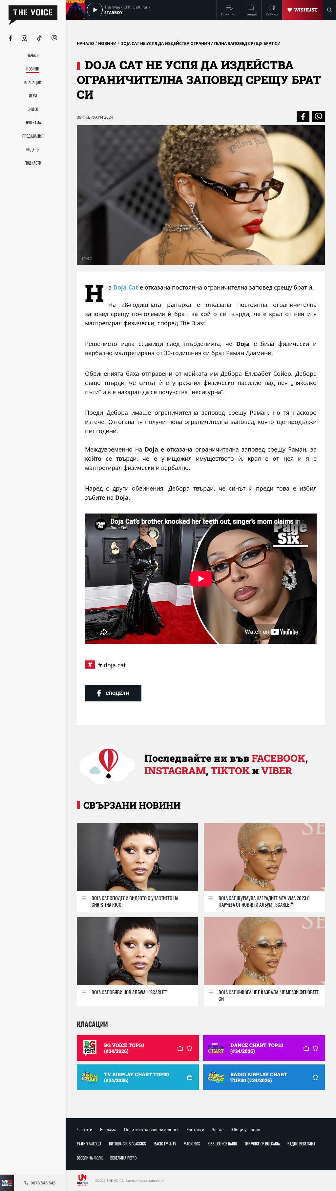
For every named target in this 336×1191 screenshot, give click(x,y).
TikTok (230, 770)
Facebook (278, 758)
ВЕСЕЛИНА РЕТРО (123, 1158)
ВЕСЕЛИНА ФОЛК (90, 1158)
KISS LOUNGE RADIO (222, 1143)
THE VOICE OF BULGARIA (262, 1143)
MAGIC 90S (192, 1143)
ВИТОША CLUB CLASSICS (127, 1143)
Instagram (175, 770)
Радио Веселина (301, 1143)
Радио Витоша (89, 1143)
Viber (276, 770)
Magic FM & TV (165, 1143)
